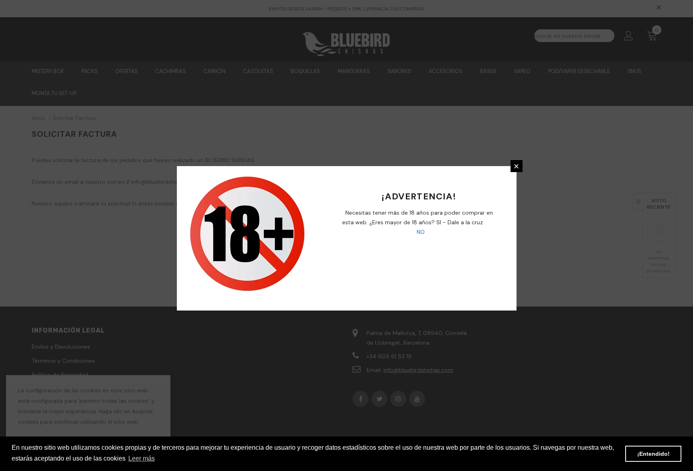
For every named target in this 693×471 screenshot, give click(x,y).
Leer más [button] (141, 458)
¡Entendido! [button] (653, 454)
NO (420, 232)
